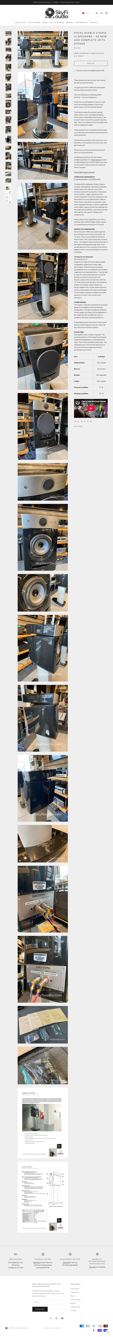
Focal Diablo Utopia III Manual (84, 172)
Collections (34, 22)
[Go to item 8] (8, 95)
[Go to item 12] (8, 130)
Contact (94, 22)
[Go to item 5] (8, 68)
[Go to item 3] (8, 49)
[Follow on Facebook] (51, 1318)
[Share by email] (91, 421)
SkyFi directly (96, 160)
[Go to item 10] (8, 111)
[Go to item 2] (8, 42)
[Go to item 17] (8, 174)
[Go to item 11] (8, 120)
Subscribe (40, 1309)
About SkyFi (20, 22)
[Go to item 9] (8, 104)
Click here (36, 1262)
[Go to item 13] (8, 140)
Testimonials (81, 22)
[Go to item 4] (8, 58)
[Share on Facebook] (82, 421)
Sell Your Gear (57, 22)
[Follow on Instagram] (56, 1318)
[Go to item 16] (8, 166)
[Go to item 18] (8, 180)
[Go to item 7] (8, 87)
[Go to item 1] (8, 33)
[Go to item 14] (8, 147)
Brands (69, 22)
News (44, 22)
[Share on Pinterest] (88, 421)
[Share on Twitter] (85, 421)
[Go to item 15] (8, 156)
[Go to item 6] (8, 78)
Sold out (91, 63)
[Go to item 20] (8, 199)
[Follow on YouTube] (62, 1318)
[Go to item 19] (8, 189)
